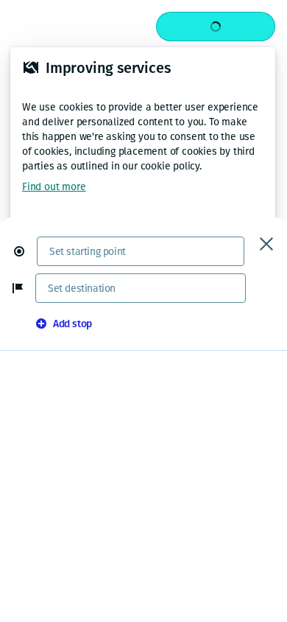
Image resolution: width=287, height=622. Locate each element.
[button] (25, 251)
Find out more (53, 187)
